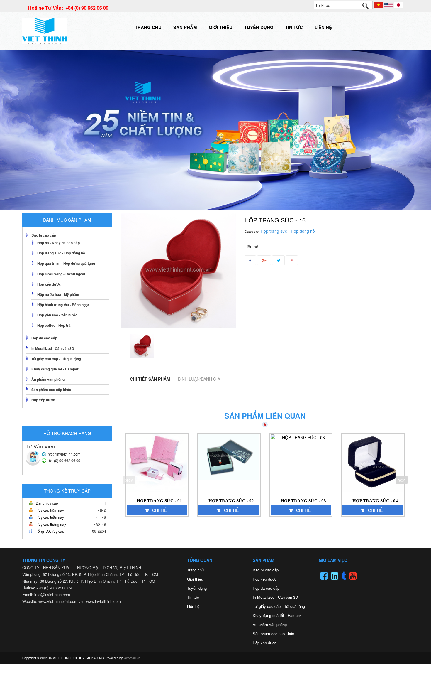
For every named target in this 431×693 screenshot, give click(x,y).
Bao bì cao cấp (43, 235)
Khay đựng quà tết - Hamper (55, 369)
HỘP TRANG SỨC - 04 (375, 500)
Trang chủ (148, 27)
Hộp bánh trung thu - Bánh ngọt (63, 304)
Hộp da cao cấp (44, 337)
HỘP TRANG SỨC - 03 (303, 500)
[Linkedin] (334, 575)
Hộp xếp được (49, 284)
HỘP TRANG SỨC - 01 (159, 500)
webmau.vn (132, 657)
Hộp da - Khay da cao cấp (58, 242)
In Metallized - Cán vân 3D (52, 348)
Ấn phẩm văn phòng (48, 379)
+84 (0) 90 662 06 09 (63, 460)
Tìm (368, 7)
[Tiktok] (343, 575)
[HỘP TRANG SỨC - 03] (301, 463)
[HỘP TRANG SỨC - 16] (142, 346)
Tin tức (294, 27)
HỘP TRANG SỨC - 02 (231, 500)
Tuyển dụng (259, 27)
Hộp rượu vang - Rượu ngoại (61, 273)
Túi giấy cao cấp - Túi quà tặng (56, 358)
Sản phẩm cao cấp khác (51, 389)
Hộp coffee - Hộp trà (54, 325)
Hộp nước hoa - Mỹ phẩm (58, 294)
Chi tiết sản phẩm (150, 379)
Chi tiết (160, 510)
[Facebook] (324, 575)
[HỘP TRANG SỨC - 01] (157, 463)
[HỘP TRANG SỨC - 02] (228, 463)
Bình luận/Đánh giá (199, 379)
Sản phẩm (185, 27)
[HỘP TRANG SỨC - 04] (372, 463)
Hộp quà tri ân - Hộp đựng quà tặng (66, 263)
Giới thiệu (221, 27)
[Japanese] (398, 4)
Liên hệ (323, 27)
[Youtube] (353, 575)
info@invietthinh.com (63, 453)
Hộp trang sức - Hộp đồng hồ (61, 253)
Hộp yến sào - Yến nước (57, 315)
